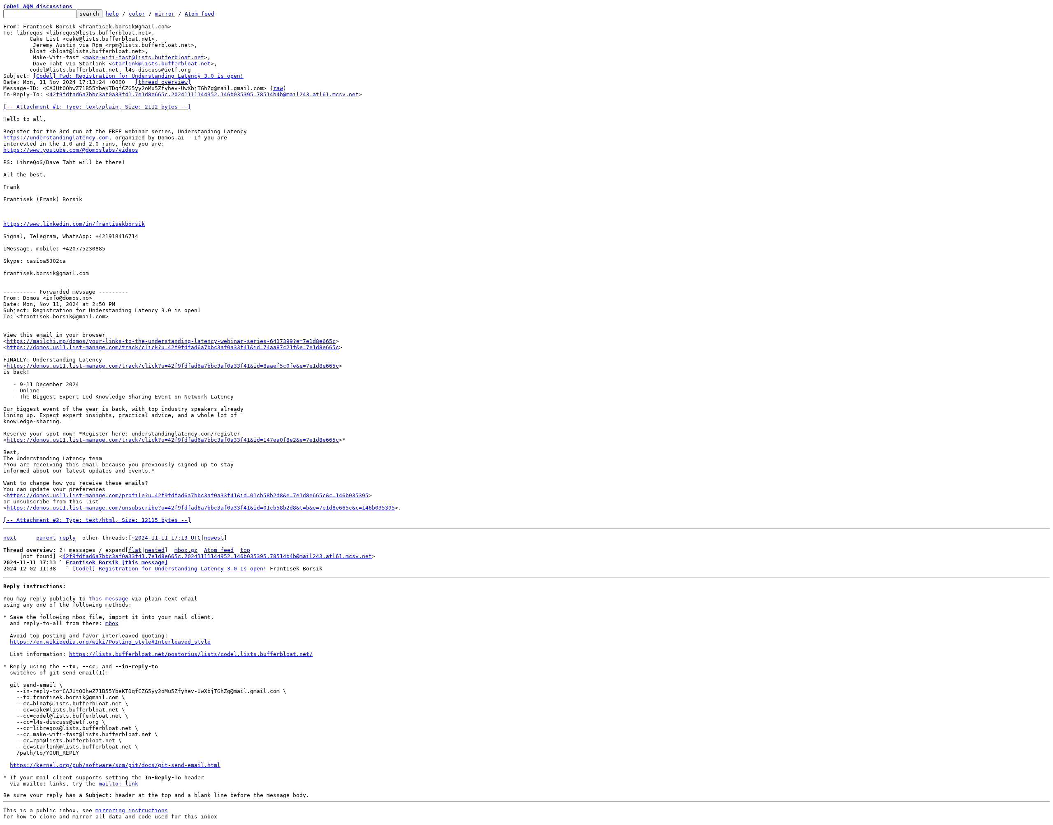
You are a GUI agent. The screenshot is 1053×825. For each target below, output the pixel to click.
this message (108, 599)
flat (134, 550)
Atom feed (199, 14)
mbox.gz (185, 550)
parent (46, 538)
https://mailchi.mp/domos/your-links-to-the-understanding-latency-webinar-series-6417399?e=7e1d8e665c (171, 341)
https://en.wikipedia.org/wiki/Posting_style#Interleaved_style (110, 642)
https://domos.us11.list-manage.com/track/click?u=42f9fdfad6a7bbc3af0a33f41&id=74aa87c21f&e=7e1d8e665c (173, 347)
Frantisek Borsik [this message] (117, 562)
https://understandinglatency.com (56, 137)
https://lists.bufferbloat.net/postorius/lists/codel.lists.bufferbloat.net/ (191, 654)
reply (67, 538)
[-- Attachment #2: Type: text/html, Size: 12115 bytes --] (97, 520)
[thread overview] (163, 82)
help (112, 14)
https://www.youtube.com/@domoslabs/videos (70, 150)
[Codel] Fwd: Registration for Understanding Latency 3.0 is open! (138, 76)
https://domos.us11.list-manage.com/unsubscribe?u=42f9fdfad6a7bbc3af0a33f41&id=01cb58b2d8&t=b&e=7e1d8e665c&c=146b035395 (201, 508)
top (245, 550)
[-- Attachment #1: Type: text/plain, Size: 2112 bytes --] (97, 107)
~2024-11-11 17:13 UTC (166, 538)
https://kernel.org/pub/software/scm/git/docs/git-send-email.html (115, 765)
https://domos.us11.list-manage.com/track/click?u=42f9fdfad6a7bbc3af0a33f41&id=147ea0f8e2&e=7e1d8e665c (173, 440)
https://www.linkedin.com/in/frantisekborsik (74, 224)
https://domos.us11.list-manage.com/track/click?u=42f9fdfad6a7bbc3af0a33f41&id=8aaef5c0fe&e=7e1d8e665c (173, 366)
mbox (111, 623)
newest (214, 538)
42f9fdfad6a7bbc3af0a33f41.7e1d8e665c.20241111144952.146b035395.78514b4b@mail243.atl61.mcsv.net (204, 94)
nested (155, 550)
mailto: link (118, 784)
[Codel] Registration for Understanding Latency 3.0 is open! (169, 568)
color (137, 14)
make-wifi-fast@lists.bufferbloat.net (145, 57)
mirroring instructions (131, 810)
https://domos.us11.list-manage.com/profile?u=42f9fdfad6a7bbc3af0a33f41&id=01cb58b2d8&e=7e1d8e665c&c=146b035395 (188, 495)
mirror (165, 14)
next (9, 538)
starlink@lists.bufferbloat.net (161, 63)
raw (278, 88)
